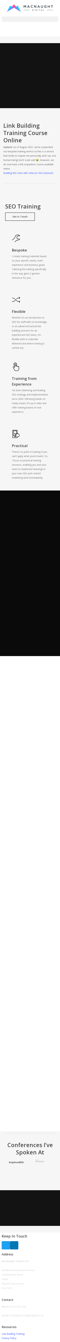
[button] (30, 19)
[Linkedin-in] (14, 1245)
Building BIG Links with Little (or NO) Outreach (28, 173)
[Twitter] (6, 1245)
